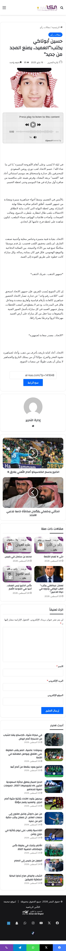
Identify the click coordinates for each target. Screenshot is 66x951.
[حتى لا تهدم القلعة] (48, 545)
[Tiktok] (33, 933)
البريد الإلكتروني (55, 680)
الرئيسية (56, 27)
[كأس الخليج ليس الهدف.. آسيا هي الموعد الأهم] (17, 574)
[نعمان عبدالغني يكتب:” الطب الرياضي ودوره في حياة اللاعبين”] (48, 574)
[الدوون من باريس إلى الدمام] (54, 865)
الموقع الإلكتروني (55, 695)
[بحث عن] (61, 9)
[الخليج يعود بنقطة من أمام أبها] (54, 771)
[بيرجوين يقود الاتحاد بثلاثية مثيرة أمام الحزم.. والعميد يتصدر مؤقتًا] (54, 803)
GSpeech (48, 140)
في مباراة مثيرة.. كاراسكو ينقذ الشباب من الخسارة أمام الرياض (22, 737)
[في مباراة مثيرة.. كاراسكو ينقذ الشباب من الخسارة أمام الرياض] (54, 739)
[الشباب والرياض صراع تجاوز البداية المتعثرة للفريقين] (54, 880)
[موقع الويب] (33, 426)
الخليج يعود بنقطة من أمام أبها (26, 767)
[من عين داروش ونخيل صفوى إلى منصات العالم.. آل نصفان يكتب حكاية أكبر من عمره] (54, 818)
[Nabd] (9, 923)
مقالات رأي (45, 27)
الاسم (59, 666)
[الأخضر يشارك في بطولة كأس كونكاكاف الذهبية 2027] (54, 850)
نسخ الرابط (33, 382)
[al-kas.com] (47, 7)
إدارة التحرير (53, 62)
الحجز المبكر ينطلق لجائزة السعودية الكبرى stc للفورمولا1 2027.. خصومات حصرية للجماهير (23, 786)
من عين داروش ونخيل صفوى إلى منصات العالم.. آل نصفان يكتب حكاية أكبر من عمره (24, 817)
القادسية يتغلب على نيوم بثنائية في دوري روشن (23, 832)
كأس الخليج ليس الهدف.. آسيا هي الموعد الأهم (19, 587)
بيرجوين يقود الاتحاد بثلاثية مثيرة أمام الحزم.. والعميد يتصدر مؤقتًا (23, 801)
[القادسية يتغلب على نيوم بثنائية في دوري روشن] (54, 835)
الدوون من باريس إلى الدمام (28, 860)
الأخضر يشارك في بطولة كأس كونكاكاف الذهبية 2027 (27, 847)
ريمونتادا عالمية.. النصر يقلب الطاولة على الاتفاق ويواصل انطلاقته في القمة (24, 754)
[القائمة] (4, 9)
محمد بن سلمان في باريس (18, 556)
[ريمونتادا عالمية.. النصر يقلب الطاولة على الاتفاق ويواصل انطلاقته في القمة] (54, 754)
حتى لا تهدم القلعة (53, 556)
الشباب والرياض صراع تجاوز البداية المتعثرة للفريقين (25, 878)
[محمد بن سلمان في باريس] (17, 545)
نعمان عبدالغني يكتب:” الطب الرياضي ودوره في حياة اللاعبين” (51, 588)
